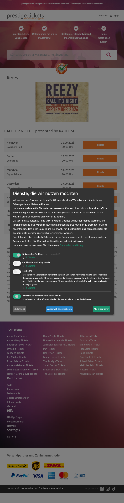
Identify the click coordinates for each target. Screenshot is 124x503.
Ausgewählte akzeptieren (59, 309)
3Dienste (28, 266)
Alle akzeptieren (101, 309)
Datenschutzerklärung (71, 245)
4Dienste (28, 257)
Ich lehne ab (19, 309)
